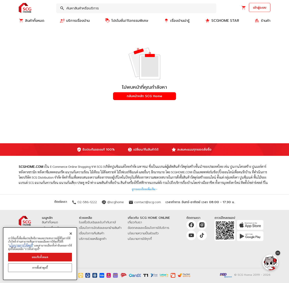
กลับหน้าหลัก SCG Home (144, 96)
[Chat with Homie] (270, 262)
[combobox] (136, 8)
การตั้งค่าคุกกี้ (40, 267)
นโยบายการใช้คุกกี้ (21, 245)
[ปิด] (71, 233)
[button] (25, 8)
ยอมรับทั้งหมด (40, 257)
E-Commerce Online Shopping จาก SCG (76, 166)
